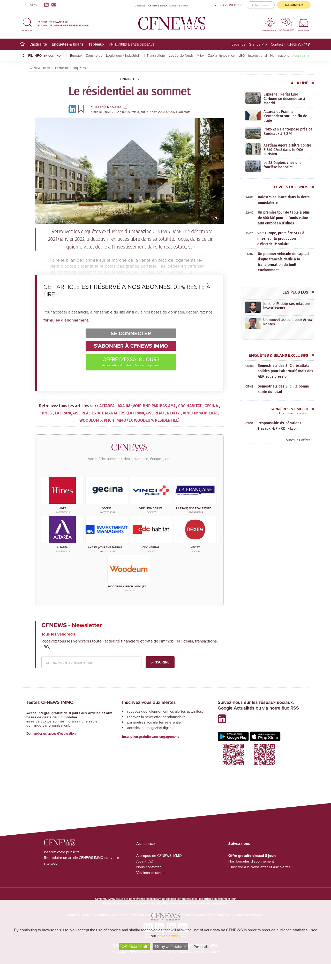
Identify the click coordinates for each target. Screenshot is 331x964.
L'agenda (238, 44)
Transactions (156, 55)
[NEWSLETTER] (303, 22)
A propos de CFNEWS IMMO (159, 855)
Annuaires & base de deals (131, 44)
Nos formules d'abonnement (251, 861)
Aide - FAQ (144, 861)
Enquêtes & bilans (68, 44)
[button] (27, 24)
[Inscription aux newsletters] (53, 4)
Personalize (202, 947)
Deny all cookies (170, 946)
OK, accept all (134, 946)
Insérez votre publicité (62, 852)
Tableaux (96, 44)
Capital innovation (221, 55)
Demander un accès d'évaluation (51, 733)
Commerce (94, 55)
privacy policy (168, 936)
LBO (241, 55)
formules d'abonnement (65, 320)
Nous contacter (148, 867)
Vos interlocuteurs (151, 872)
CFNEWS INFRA (179, 5)
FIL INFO (44, 55)
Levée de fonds (181, 55)
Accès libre (300, 55)
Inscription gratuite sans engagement (150, 736)
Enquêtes (129, 79)
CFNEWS (140, 5)
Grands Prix (258, 44)
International (257, 55)
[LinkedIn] (47, 4)
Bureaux (76, 55)
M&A (200, 55)
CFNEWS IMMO (157, 5)
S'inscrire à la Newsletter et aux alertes (259, 867)
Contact (277, 44)
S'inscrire (160, 662)
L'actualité (38, 44)
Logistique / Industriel (123, 55)
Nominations (279, 55)
